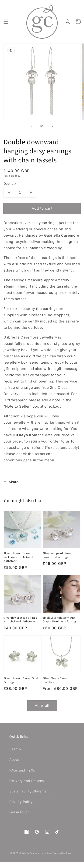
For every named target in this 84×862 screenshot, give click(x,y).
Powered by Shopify (63, 853)
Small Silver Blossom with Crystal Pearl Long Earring (59, 619)
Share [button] (13, 482)
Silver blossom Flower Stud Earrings (21, 680)
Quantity (10, 183)
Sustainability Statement (29, 791)
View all (42, 705)
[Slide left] (32, 126)
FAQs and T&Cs (22, 770)
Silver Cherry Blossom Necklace (57, 680)
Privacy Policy (21, 802)
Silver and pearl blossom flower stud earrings (58, 555)
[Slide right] (52, 126)
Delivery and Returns (26, 781)
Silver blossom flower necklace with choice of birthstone (18, 557)
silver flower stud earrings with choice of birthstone (20, 619)
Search (15, 749)
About (14, 759)
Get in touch (19, 812)
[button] (6, 22)
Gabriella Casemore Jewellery (35, 853)
